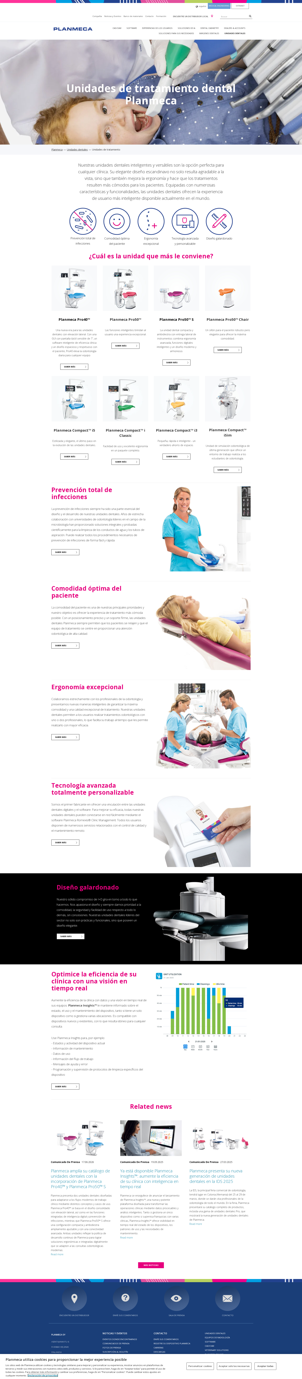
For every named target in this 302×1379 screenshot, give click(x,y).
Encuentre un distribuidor (74, 1315)
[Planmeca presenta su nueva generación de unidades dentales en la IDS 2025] (220, 1138)
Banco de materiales (133, 16)
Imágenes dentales (209, 33)
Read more (57, 1254)
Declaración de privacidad (43, 1375)
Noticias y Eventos (112, 16)
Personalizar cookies (200, 1366)
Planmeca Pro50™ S (176, 319)
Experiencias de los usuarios (157, 28)
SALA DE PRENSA (177, 1315)
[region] (151, 1366)
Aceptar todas (265, 1366)
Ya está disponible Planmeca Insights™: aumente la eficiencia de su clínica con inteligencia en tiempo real (149, 1178)
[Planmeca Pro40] (74, 287)
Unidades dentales (234, 33)
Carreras (158, 1347)
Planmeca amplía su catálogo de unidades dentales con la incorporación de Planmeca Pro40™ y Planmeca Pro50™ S (80, 1178)
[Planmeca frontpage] (72, 29)
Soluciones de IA (186, 28)
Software (132, 28)
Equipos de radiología (217, 1337)
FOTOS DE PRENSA (112, 1347)
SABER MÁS (121, 345)
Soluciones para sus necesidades (176, 33)
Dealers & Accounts (234, 28)
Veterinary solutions (217, 1350)
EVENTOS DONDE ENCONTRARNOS (120, 1339)
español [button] (202, 6)
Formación (161, 16)
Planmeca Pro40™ (74, 319)
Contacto (149, 16)
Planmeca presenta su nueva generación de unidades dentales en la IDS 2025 (215, 1176)
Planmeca (57, 149)
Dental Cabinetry (209, 28)
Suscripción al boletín (115, 1352)
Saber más (69, 366)
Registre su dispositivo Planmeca (172, 1343)
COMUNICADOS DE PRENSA (116, 1343)
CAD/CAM (117, 28)
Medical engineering (219, 6)
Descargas (159, 1352)
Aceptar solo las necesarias (234, 1366)
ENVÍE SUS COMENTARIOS (125, 1315)
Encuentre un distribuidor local (191, 16)
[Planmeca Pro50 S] (176, 287)
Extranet (240, 6)
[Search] (250, 16)
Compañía (97, 16)
